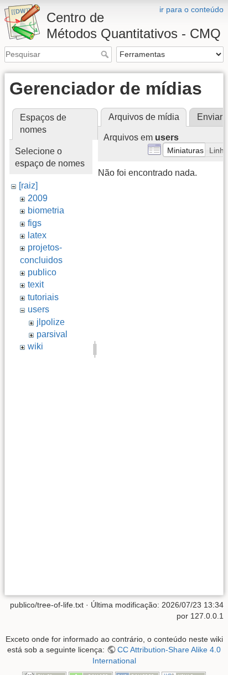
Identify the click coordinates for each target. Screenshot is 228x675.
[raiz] (28, 185)
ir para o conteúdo (191, 9)
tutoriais (43, 297)
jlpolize (51, 322)
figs (35, 223)
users (38, 309)
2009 (38, 198)
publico (42, 272)
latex (37, 235)
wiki (35, 346)
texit (36, 284)
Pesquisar (106, 54)
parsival (52, 334)
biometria (46, 210)
